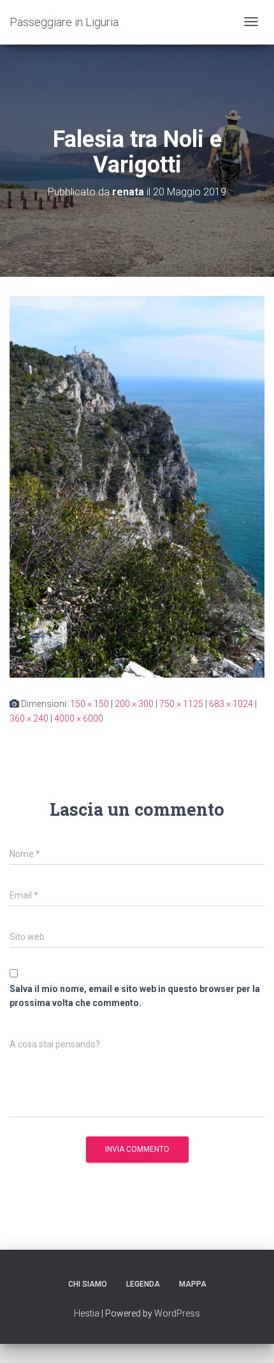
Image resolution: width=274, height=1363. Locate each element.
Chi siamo (87, 1284)
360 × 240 (29, 718)
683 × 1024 (231, 704)
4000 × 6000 (78, 718)
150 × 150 (89, 704)
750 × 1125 (181, 704)
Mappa (192, 1284)
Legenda (143, 1284)
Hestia (86, 1313)
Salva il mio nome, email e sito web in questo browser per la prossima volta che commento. (135, 996)
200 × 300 (134, 704)
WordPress (177, 1313)
